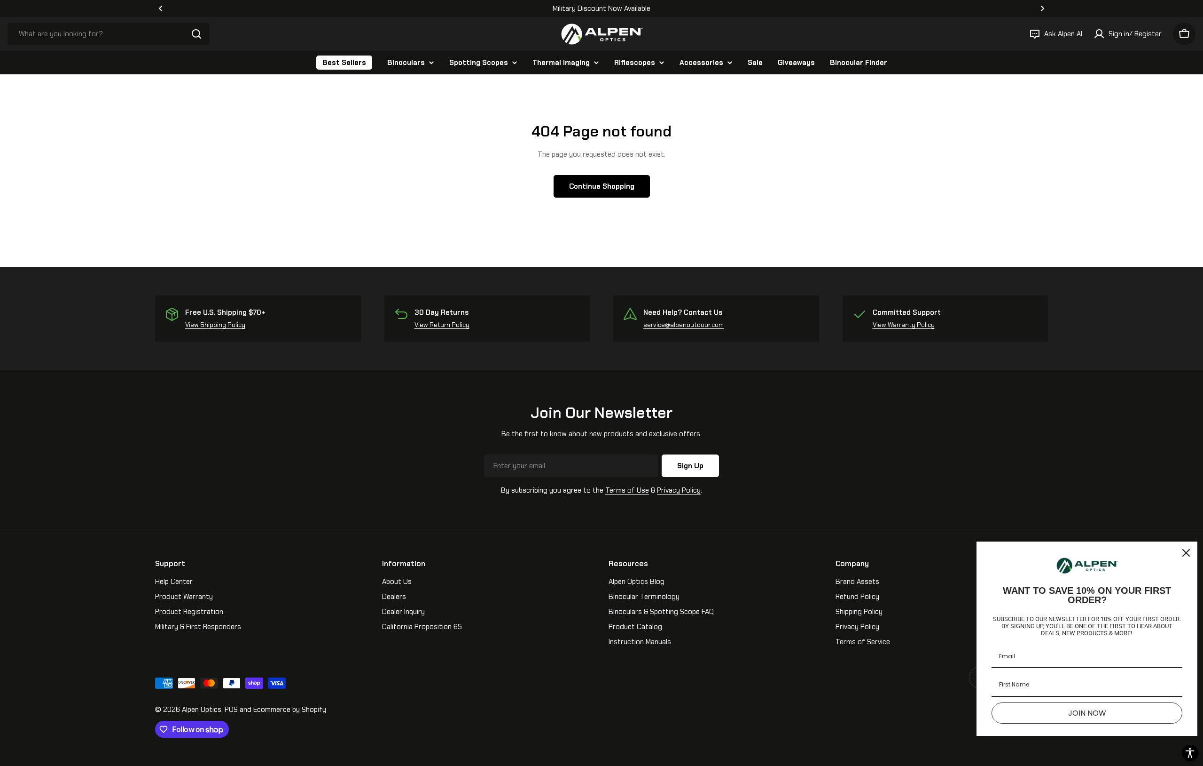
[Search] (196, 34)
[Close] (1186, 553)
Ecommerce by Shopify (289, 709)
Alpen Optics (201, 709)
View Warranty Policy (904, 325)
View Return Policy (441, 325)
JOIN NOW (1087, 713)
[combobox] (109, 34)
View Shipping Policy (215, 325)
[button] (160, 8)
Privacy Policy (679, 490)
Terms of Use (627, 490)
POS (231, 709)
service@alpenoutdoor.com (683, 325)
